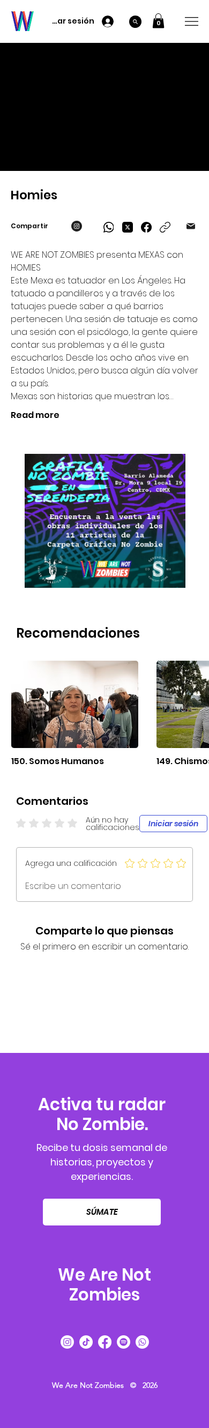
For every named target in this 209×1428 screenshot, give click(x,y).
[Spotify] (123, 1342)
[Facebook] (146, 227)
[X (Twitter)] (127, 227)
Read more (35, 415)
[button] (158, 20)
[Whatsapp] (142, 1342)
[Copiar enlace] (165, 227)
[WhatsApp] (108, 227)
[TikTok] (86, 1342)
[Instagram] (67, 1342)
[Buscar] (135, 22)
